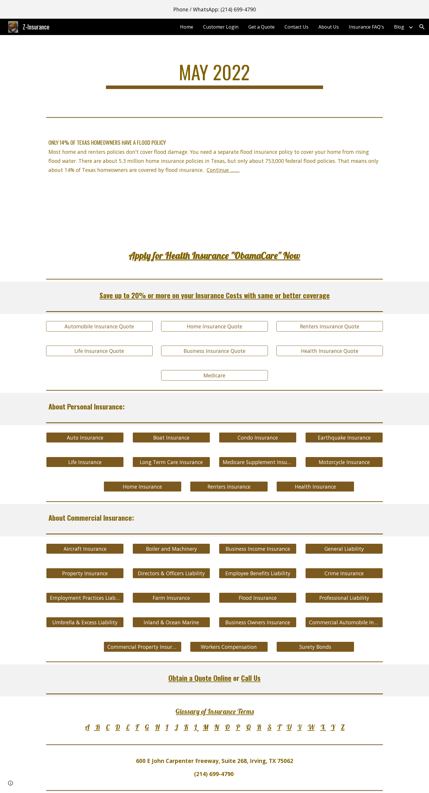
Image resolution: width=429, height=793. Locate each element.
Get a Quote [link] (261, 27)
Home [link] (186, 27)
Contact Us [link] (296, 27)
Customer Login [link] (220, 27)
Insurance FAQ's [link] (366, 27)
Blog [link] (399, 27)
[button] (422, 27)
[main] (214, 74)
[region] (214, 9)
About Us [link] (328, 27)
